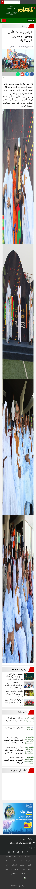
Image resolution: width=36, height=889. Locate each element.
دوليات (30, 869)
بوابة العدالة (14, 843)
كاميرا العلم (14, 869)
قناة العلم (14, 874)
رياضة (7, 865)
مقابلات (8, 857)
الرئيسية (30, 20)
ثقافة (29, 865)
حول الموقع (30, 839)
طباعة (4, 78)
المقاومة (28, 861)
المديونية (22, 874)
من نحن (23, 839)
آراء (15, 857)
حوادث (23, 869)
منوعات (22, 865)
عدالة (7, 861)
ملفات (14, 861)
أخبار (20, 857)
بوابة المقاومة (27, 843)
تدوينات (14, 865)
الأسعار (6, 869)
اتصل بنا (31, 847)
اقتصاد (21, 861)
